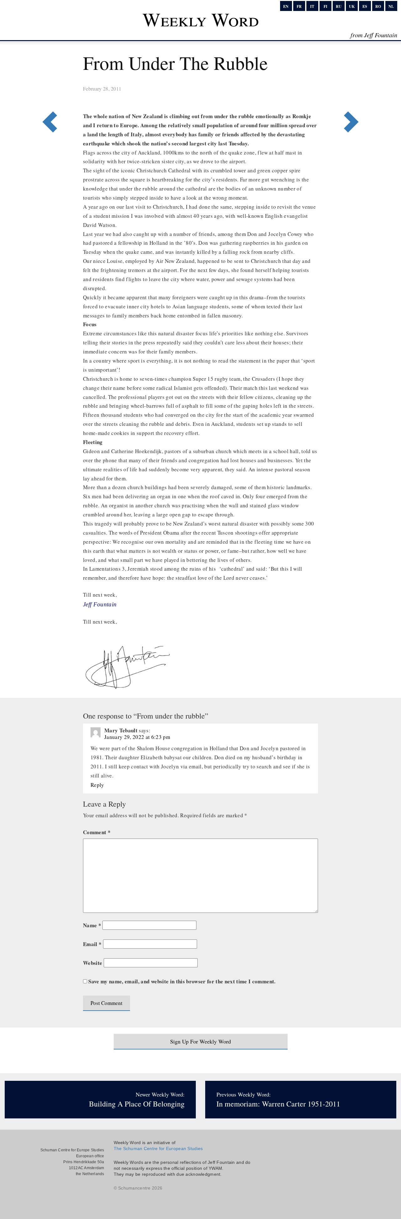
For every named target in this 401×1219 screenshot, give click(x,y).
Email (92, 944)
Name (92, 925)
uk (352, 6)
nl (391, 6)
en (286, 6)
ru (338, 6)
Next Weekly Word (48, 96)
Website (92, 963)
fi (325, 6)
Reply (97, 784)
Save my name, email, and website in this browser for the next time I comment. (181, 981)
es (364, 6)
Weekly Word (201, 19)
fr (299, 6)
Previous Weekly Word (353, 96)
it (312, 6)
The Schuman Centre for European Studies (158, 1148)
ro (378, 6)
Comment (97, 832)
